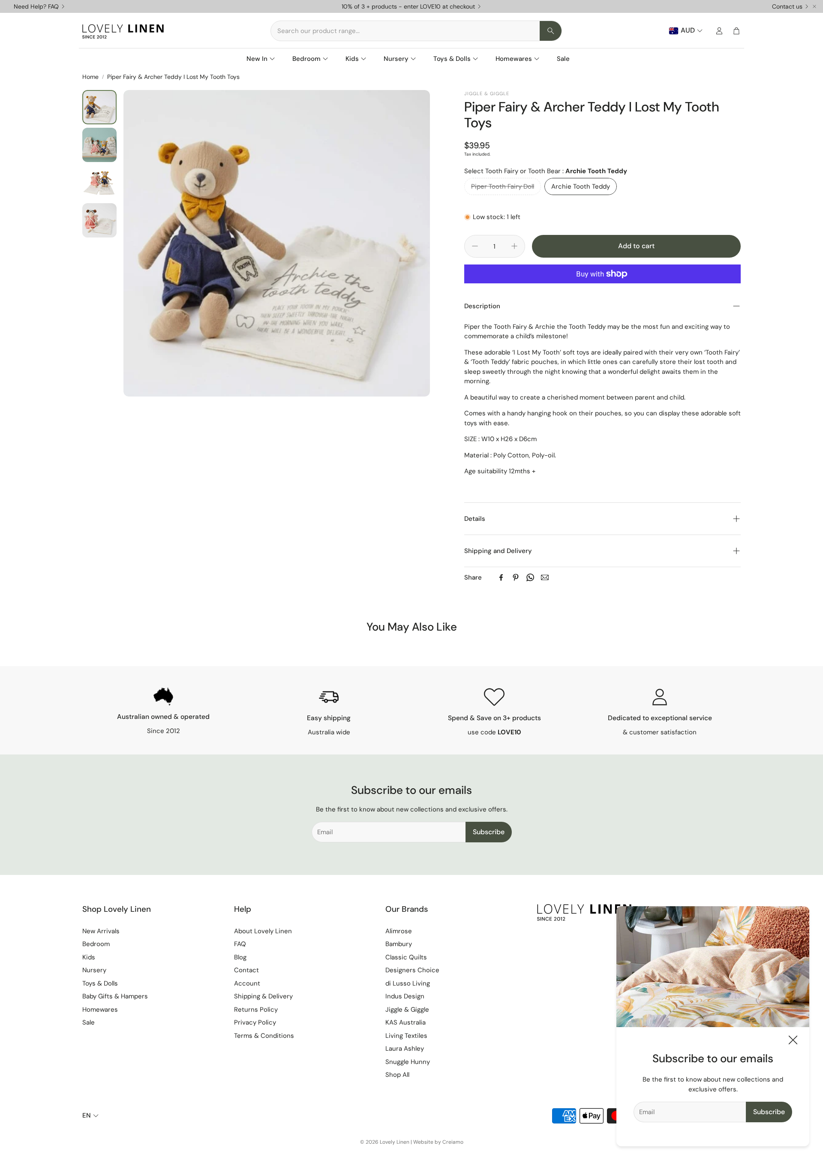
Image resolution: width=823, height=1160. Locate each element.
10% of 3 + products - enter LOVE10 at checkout (408, 6)
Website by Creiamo (438, 1142)
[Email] (545, 577)
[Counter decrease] (475, 246)
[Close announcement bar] (814, 6)
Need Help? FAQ (36, 6)
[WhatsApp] (530, 577)
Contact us (787, 6)
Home (90, 77)
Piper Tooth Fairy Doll (502, 186)
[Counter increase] (514, 246)
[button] (416, 31)
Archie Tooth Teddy (580, 186)
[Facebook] (501, 577)
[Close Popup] (793, 1041)
